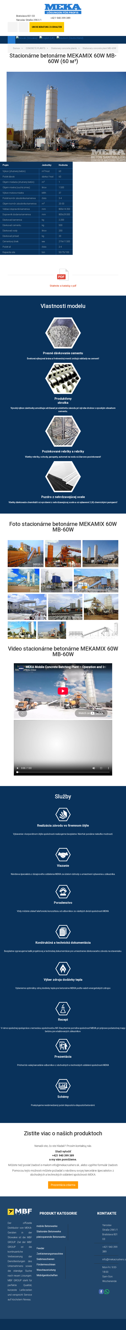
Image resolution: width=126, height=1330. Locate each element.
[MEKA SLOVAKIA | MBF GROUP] (63, 9)
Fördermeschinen (46, 1264)
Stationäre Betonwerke (49, 1231)
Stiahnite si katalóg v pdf (63, 285)
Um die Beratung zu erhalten (47, 27)
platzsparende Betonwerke (51, 1236)
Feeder (40, 1248)
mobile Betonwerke (47, 1226)
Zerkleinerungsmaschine (50, 1253)
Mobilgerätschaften (47, 1275)
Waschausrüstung (46, 1269)
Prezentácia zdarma (63, 1185)
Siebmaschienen (45, 1259)
